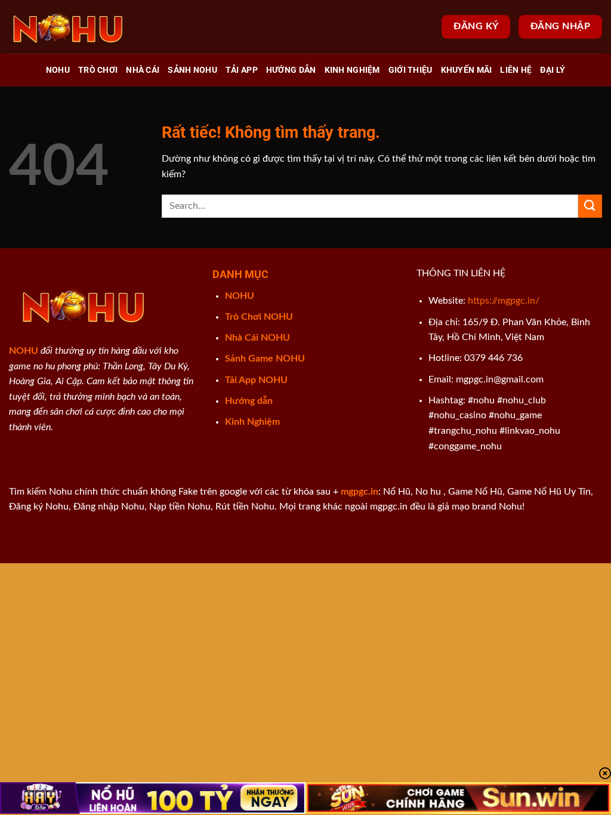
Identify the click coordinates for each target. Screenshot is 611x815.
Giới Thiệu (410, 70)
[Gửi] (590, 206)
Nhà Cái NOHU (257, 337)
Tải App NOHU (256, 380)
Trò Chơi (98, 70)
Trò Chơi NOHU (259, 317)
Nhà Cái (142, 70)
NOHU (58, 70)
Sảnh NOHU (192, 70)
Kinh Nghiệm (352, 70)
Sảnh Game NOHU (265, 358)
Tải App (242, 70)
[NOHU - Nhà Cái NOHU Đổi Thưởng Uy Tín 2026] (68, 27)
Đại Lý (552, 70)
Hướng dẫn (291, 70)
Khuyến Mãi (466, 70)
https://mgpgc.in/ (503, 300)
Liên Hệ (516, 70)
